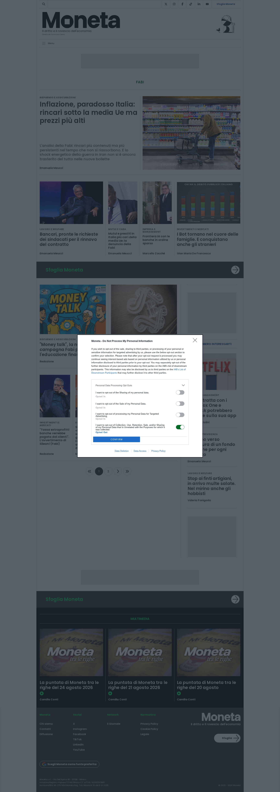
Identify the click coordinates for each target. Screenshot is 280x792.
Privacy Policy (158, 451)
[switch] (180, 392)
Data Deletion (122, 451)
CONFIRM (117, 439)
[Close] (196, 341)
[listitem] (140, 385)
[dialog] (140, 396)
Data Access (140, 451)
